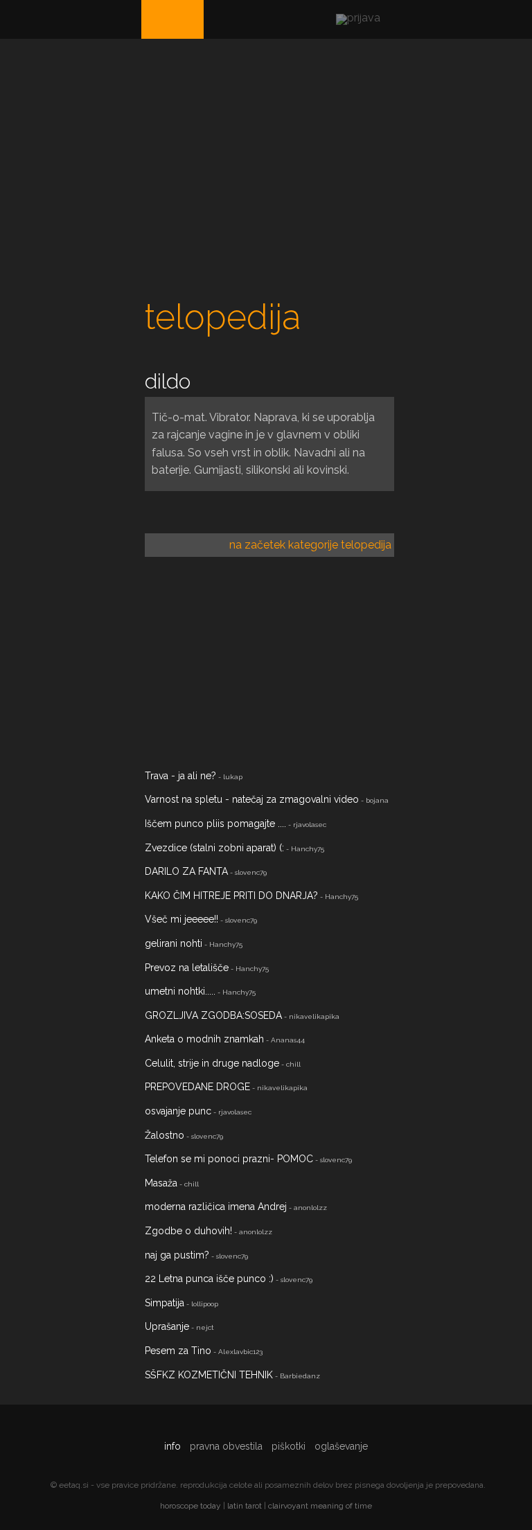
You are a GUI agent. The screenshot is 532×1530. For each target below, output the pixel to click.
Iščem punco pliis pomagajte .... (215, 823)
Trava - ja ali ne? (180, 775)
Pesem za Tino (178, 1350)
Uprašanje (167, 1326)
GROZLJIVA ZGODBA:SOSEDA (213, 1015)
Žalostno (164, 1135)
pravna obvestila (226, 1446)
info (172, 1446)
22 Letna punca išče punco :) (209, 1278)
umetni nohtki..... (180, 991)
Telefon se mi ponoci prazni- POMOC (229, 1158)
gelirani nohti (173, 943)
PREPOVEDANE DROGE (197, 1086)
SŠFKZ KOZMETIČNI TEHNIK (209, 1374)
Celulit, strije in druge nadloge (212, 1063)
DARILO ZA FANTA (186, 871)
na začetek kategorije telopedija (310, 544)
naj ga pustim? (177, 1255)
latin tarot (244, 1506)
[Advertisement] (269, 177)
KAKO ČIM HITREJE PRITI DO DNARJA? (231, 895)
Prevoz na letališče (187, 967)
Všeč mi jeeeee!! (181, 919)
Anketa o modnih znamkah (204, 1038)
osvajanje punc (178, 1111)
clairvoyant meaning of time (320, 1506)
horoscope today (190, 1506)
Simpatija (164, 1302)
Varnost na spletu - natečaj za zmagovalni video (252, 799)
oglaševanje (341, 1446)
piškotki (288, 1446)
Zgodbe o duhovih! (188, 1230)
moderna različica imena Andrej (216, 1206)
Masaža (161, 1183)
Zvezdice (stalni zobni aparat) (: (214, 847)
